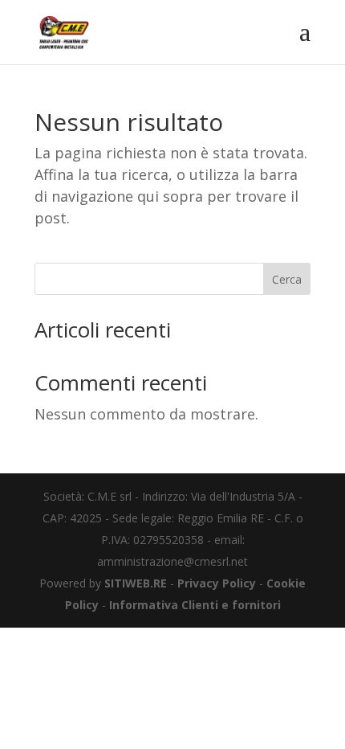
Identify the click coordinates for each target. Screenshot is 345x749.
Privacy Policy (216, 583)
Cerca (287, 279)
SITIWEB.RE (135, 583)
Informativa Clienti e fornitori (195, 604)
